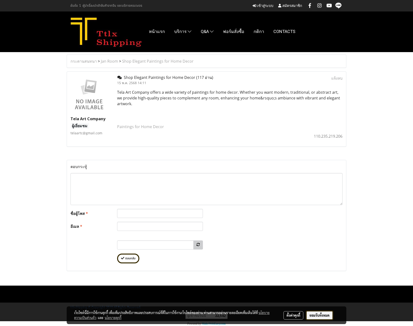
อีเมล (76, 226)
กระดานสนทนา (84, 61)
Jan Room (109, 61)
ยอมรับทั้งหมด (320, 315)
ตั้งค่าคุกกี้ (293, 315)
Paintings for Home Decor (140, 126)
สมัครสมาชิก (291, 5)
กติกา (259, 31)
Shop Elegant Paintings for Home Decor (158, 61)
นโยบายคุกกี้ (113, 317)
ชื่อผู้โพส (79, 213)
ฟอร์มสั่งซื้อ (233, 31)
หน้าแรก (157, 31)
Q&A (205, 31)
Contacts (284, 31)
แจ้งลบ (336, 78)
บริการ (181, 31)
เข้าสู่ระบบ (264, 5)
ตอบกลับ (130, 258)
